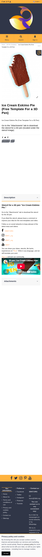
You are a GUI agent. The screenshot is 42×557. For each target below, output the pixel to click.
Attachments (10, 281)
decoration (6, 141)
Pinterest (20, 500)
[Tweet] (5, 137)
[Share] (2, 137)
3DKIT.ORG (9, 231)
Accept (6, 553)
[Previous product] (38, 46)
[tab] (21, 198)
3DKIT (7, 245)
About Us (6, 497)
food (12, 141)
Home (5, 494)
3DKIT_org (9, 236)
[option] (21, 76)
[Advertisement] (21, 168)
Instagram (20, 497)
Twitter (19, 495)
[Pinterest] (7, 137)
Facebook (20, 492)
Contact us (7, 515)
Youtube (20, 503)
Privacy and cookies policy (7, 510)
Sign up (4, 257)
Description (9, 197)
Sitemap (6, 518)
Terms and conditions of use (7, 502)
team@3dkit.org (34, 498)
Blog (15, 251)
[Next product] (39, 46)
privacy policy (29, 544)
